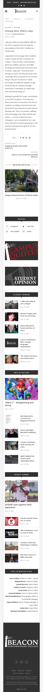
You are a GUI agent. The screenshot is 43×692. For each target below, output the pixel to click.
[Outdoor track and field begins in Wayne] (11, 545)
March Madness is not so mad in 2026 (29, 531)
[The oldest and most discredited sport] (11, 359)
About (9, 2)
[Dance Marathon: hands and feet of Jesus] (11, 329)
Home (7, 19)
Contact (16, 2)
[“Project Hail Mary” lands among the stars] (11, 445)
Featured (17, 19)
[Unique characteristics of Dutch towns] (21, 180)
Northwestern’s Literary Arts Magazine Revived (27, 418)
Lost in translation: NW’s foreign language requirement (28, 343)
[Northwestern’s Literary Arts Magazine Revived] (11, 419)
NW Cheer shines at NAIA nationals (28, 556)
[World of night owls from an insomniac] (11, 316)
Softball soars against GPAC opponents (18, 506)
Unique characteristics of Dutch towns (21, 195)
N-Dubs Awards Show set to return (28, 519)
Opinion (29, 670)
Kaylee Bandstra (18, 34)
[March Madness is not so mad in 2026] (11, 533)
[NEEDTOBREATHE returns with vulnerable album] (11, 459)
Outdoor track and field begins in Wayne (28, 543)
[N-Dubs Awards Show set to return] (11, 521)
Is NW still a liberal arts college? (27, 302)
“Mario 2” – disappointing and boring (19, 404)
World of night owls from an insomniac (28, 314)
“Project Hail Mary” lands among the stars (28, 444)
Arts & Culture (18, 673)
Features (17, 27)
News (13, 670)
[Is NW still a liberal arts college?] (11, 304)
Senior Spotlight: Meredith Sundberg (28, 431)
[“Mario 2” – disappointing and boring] (21, 389)
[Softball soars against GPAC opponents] (21, 491)
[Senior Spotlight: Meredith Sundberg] (11, 433)
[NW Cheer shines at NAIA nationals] (11, 558)
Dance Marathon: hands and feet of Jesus (27, 328)
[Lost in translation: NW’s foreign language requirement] (11, 343)
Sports (27, 673)
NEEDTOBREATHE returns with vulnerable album (27, 458)
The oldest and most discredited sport (28, 357)
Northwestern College (28, 2)
